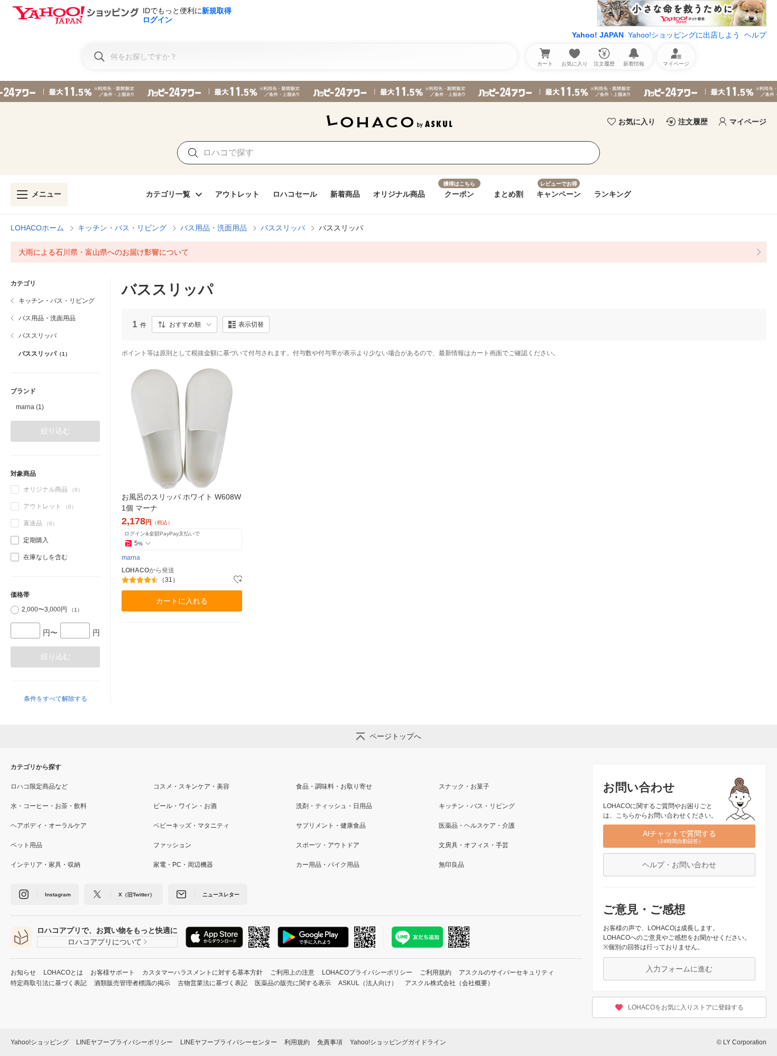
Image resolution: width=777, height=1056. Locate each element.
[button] (184, 324)
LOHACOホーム (37, 228)
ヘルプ (755, 35)
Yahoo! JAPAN (598, 35)
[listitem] (388, 252)
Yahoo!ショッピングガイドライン (398, 1042)
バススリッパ (283, 228)
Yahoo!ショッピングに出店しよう (684, 35)
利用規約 (297, 1042)
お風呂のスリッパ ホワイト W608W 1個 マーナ (181, 502)
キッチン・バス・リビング (122, 228)
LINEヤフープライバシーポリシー (124, 1042)
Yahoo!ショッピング (40, 1042)
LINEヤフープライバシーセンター (228, 1042)
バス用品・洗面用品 (213, 228)
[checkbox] (15, 540)
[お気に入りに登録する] (238, 580)
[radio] (15, 610)
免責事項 (330, 1042)
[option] (55, 407)
